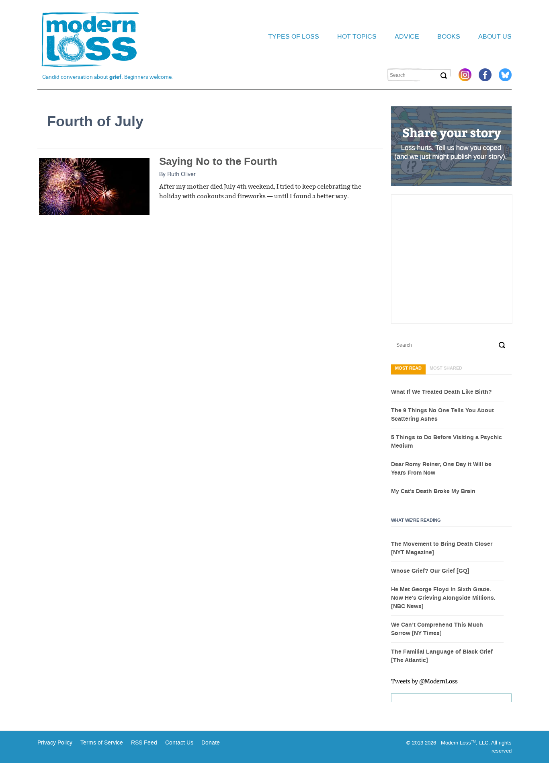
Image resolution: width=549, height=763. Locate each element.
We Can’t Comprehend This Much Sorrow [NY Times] (437, 629)
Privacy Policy (54, 743)
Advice (407, 36)
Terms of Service (101, 743)
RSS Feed (144, 743)
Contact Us (179, 743)
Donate (210, 743)
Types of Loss (293, 36)
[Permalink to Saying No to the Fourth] (94, 185)
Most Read (408, 368)
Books (448, 36)
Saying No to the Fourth (218, 161)
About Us (495, 36)
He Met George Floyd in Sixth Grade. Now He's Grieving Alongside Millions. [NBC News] (443, 598)
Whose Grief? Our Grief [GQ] (430, 571)
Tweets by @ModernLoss (424, 681)
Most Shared (446, 368)
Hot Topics (357, 36)
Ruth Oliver (181, 174)
